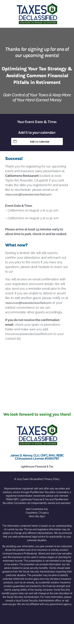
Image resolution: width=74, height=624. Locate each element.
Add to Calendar (39, 141)
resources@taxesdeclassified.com (28, 194)
